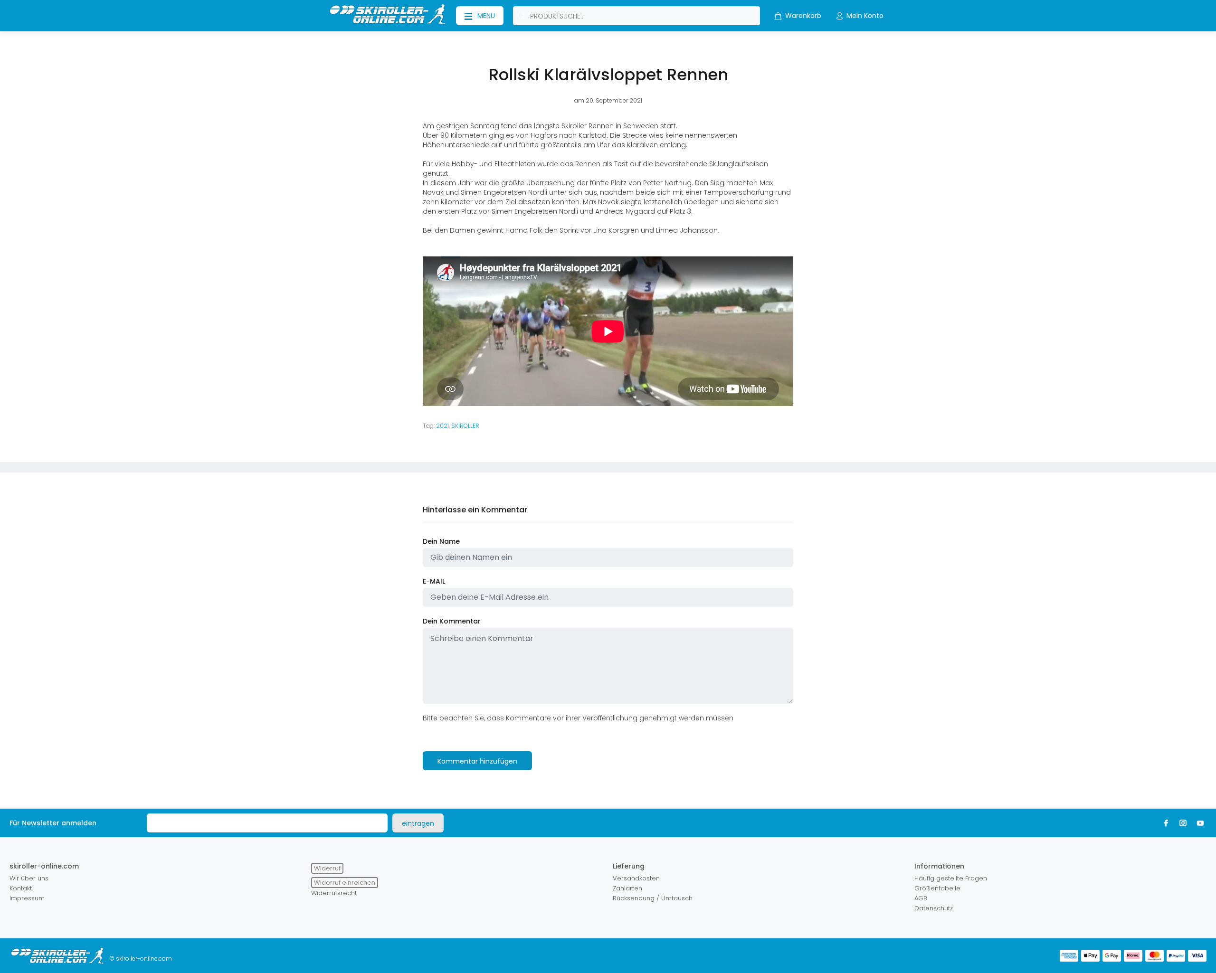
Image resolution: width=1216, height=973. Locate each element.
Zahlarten (627, 888)
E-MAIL (434, 581)
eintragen (418, 823)
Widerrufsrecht (334, 892)
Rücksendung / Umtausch (653, 898)
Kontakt (21, 888)
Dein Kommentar (452, 621)
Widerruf (327, 868)
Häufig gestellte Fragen (950, 878)
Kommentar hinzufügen (477, 761)
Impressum (27, 898)
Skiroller (465, 426)
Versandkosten (636, 878)
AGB (920, 898)
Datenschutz (933, 908)
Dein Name (441, 541)
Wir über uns (29, 878)
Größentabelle (937, 888)
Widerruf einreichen (344, 882)
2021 (442, 426)
